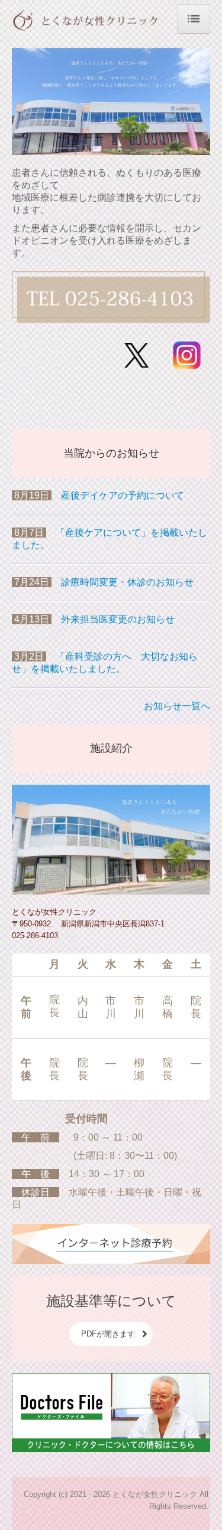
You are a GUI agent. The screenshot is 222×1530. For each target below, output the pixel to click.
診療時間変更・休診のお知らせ (127, 582)
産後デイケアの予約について (122, 495)
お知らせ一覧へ (177, 706)
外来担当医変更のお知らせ (118, 619)
